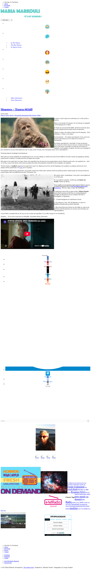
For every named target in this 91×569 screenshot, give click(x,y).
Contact (6, 7)
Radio (69, 501)
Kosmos (69, 492)
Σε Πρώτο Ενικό (16, 47)
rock (81, 502)
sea (84, 502)
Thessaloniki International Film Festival (25, 115)
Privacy (6, 550)
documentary (70, 484)
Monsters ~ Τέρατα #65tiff (17, 109)
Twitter (6, 558)
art (68, 483)
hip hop (80, 489)
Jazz (87, 489)
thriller (39, 115)
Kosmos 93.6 (78, 491)
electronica (76, 484)
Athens (71, 483)
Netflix (88, 494)
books (74, 483)
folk (84, 484)
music (84, 494)
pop (83, 499)
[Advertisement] (45, 405)
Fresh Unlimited (75, 486)
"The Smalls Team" (28, 567)
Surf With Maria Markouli (11, 561)
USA (5, 510)
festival (3, 115)
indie (84, 489)
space (89, 502)
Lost (21, 167)
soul (86, 502)
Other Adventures (16, 98)
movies (12, 115)
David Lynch (79, 483)
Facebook (7, 555)
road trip (77, 502)
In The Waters (15, 43)
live (86, 492)
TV (81, 508)
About (6, 4)
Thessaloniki (75, 504)
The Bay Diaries (16, 45)
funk (86, 487)
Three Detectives (16, 100)
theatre (69, 504)
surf (67, 504)
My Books (7, 5)
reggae (73, 502)
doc (83, 483)
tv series (85, 508)
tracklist (74, 508)
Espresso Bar (8, 563)
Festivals (81, 484)
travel (79, 508)
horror (7, 115)
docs (85, 483)
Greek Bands (72, 489)
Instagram (7, 556)
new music (80, 496)
